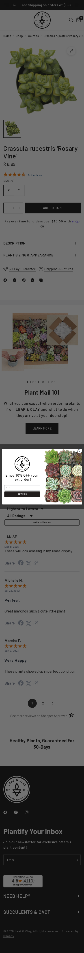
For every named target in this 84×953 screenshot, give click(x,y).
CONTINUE (21, 494)
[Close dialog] (79, 451)
